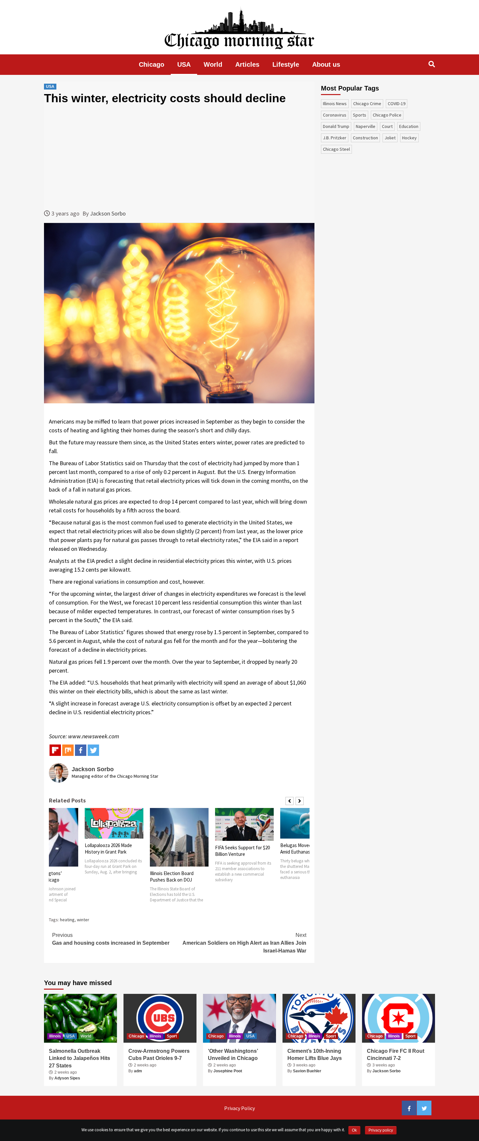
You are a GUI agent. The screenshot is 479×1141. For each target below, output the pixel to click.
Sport (172, 1036)
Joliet (390, 138)
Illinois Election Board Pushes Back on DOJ (172, 876)
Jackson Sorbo (108, 213)
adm (138, 1071)
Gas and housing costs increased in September (110, 939)
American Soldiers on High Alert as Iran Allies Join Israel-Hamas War (244, 942)
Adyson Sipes (67, 1078)
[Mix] (68, 750)
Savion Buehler (307, 1071)
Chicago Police (387, 115)
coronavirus (334, 115)
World (213, 64)
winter (83, 920)
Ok (354, 1130)
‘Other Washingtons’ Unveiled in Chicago (233, 1054)
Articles (247, 64)
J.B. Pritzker (334, 138)
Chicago (151, 64)
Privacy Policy (239, 1108)
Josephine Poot (227, 1071)
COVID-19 (396, 103)
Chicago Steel (336, 149)
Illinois (55, 1036)
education (408, 126)
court (387, 126)
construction (365, 138)
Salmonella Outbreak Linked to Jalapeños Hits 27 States (79, 1058)
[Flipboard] (55, 750)
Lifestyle (285, 64)
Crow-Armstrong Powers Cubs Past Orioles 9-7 (159, 1054)
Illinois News (335, 103)
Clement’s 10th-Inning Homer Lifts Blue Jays (314, 1054)
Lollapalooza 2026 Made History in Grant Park (108, 848)
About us (326, 64)
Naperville (365, 126)
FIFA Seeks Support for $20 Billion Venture (242, 850)
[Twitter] (93, 750)
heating (67, 920)
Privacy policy (381, 1130)
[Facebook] (80, 750)
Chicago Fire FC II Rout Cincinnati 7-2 (395, 1054)
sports (359, 115)
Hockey (409, 138)
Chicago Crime (367, 103)
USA (184, 64)
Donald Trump (336, 126)
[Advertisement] (179, 156)
